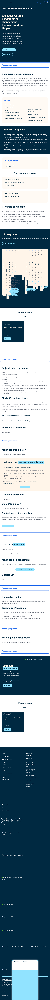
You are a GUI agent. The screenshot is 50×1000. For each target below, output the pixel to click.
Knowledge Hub (5, 804)
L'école (3, 753)
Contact (10, 773)
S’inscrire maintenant (8, 525)
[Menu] (11, 2)
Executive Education (18, 7)
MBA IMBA (28, 791)
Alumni (3, 798)
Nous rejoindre (5, 810)
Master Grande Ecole (7, 759)
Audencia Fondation (6, 801)
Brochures (4, 773)
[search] (39, 2)
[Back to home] (5, 2)
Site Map (3, 991)
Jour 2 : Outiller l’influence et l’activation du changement (18, 421)
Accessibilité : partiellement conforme (8, 989)
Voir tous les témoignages (9, 243)
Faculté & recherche (6, 767)
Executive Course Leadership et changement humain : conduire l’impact (18, 8)
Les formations (10, 7)
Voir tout (24, 316)
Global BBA (29, 780)
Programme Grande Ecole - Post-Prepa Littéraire (30, 771)
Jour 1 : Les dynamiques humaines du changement (16, 415)
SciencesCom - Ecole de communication (5, 778)
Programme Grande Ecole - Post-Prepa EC (30, 764)
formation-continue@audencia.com (11, 680)
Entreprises (4, 770)
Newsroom (4, 807)
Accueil (3, 7)
